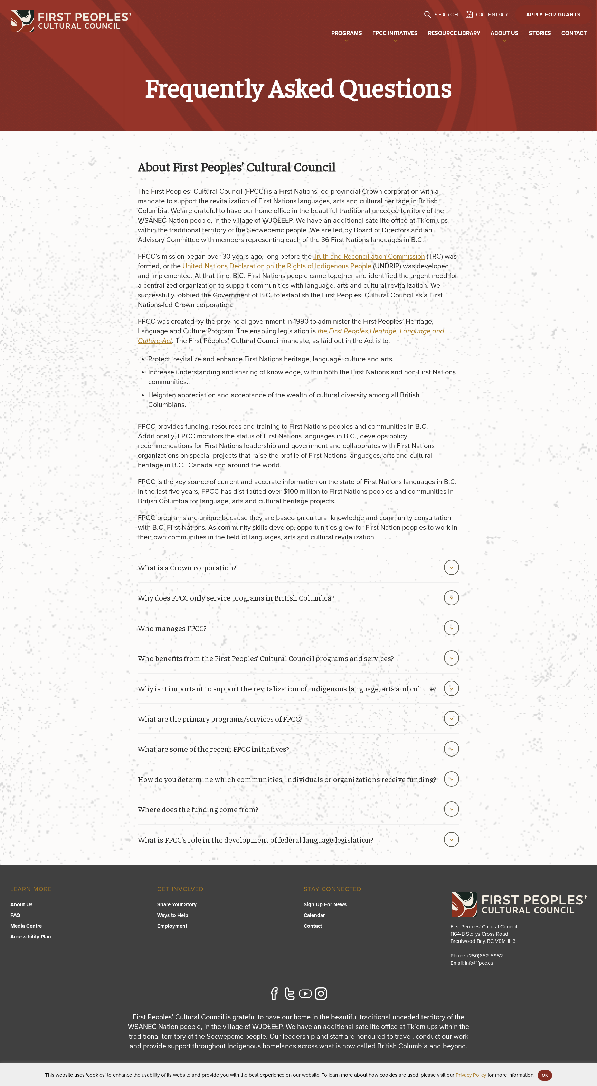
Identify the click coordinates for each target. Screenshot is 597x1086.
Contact (574, 33)
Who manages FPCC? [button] (172, 628)
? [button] (213, 748)
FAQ (15, 915)
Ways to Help (172, 915)
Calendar (314, 915)
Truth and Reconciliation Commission (369, 256)
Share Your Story (177, 904)
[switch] (347, 40)
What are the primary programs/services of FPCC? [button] (220, 718)
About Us (21, 904)
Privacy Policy (471, 1075)
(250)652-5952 (485, 956)
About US (505, 33)
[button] (298, 839)
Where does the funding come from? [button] (198, 809)
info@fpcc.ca (479, 963)
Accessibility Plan (30, 937)
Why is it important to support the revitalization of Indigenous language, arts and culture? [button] (287, 688)
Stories (540, 33)
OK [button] (545, 1075)
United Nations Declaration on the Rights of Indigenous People (276, 266)
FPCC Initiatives (395, 33)
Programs (346, 33)
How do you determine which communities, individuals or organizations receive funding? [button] (287, 779)
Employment (172, 926)
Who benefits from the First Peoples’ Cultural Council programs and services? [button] (266, 658)
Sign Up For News (325, 904)
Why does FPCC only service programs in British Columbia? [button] (236, 597)
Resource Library (454, 33)
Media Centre (26, 926)
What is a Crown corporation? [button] (187, 567)
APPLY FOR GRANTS (553, 14)
